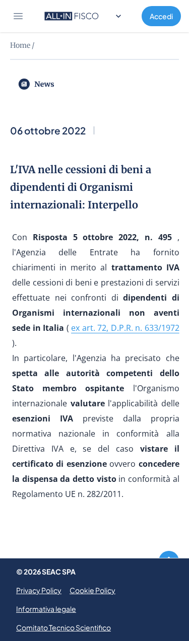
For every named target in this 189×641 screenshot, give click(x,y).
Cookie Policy (92, 590)
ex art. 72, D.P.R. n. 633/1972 (125, 327)
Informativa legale (46, 608)
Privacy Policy (38, 590)
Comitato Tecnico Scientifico (63, 627)
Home (20, 45)
